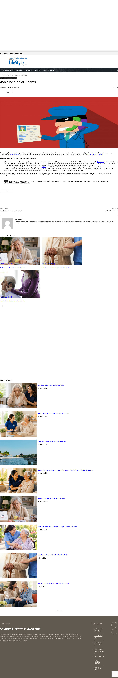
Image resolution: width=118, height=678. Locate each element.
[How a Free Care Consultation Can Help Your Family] (18, 424)
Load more (59, 610)
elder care (32, 181)
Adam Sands (7, 87)
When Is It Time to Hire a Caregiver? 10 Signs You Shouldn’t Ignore (57, 526)
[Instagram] (114, 631)
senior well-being (8, 182)
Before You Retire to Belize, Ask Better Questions (52, 441)
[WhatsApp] (37, 92)
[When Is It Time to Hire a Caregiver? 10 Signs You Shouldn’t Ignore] (18, 537)
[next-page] (4, 306)
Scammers (100, 162)
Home (1, 75)
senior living (87, 181)
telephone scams (25, 182)
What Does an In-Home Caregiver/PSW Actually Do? (56, 267)
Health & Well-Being (9, 75)
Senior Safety (13, 78)
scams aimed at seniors (95, 154)
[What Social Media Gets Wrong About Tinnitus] (20, 284)
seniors (17, 182)
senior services (104, 181)
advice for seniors (13, 181)
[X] (23, 92)
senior (63, 181)
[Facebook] (117, 54)
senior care (70, 181)
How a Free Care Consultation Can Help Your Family (53, 413)
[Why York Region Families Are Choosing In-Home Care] (18, 594)
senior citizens (78, 181)
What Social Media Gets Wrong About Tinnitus (12, 301)
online (44, 167)
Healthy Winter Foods (111, 211)
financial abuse (14, 154)
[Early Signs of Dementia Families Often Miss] (18, 395)
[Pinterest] (30, 92)
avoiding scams (24, 181)
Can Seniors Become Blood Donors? (11, 211)
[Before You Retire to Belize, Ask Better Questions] (18, 452)
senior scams (95, 181)
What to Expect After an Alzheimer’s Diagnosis (12, 267)
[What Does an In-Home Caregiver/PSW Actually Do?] (62, 251)
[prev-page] (1, 306)
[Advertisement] (69, 61)
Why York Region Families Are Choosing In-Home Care (54, 583)
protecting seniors (55, 181)
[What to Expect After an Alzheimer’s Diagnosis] (20, 251)
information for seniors (43, 181)
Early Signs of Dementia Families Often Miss (51, 385)
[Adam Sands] (1, 87)
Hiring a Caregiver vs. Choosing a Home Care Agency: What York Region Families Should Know (66, 470)
